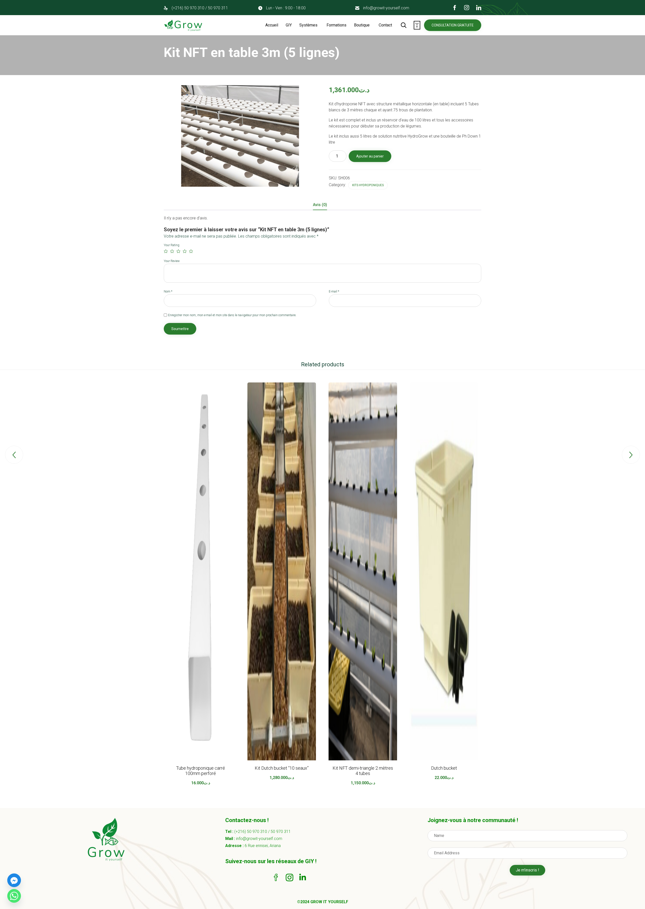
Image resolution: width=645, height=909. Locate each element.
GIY (289, 25)
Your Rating (171, 245)
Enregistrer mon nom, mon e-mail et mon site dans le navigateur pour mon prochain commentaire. (232, 315)
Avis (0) (320, 204)
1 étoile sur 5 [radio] (166, 251)
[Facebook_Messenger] (14, 880)
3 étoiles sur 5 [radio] (178, 251)
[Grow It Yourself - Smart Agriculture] (183, 25)
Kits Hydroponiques (368, 185)
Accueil (271, 25)
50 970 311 (281, 831)
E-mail (334, 291)
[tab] (322, 205)
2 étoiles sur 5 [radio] (172, 251)
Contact (385, 25)
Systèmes (308, 25)
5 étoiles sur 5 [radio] (191, 251)
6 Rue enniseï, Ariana (263, 845)
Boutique (362, 25)
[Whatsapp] (14, 896)
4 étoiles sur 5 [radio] (185, 251)
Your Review (172, 261)
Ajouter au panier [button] (200, 759)
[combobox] (405, 123)
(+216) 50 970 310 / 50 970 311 (200, 8)
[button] (452, 25)
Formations (336, 25)
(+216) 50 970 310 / (252, 831)
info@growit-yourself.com (386, 8)
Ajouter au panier (370, 156)
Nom (168, 291)
